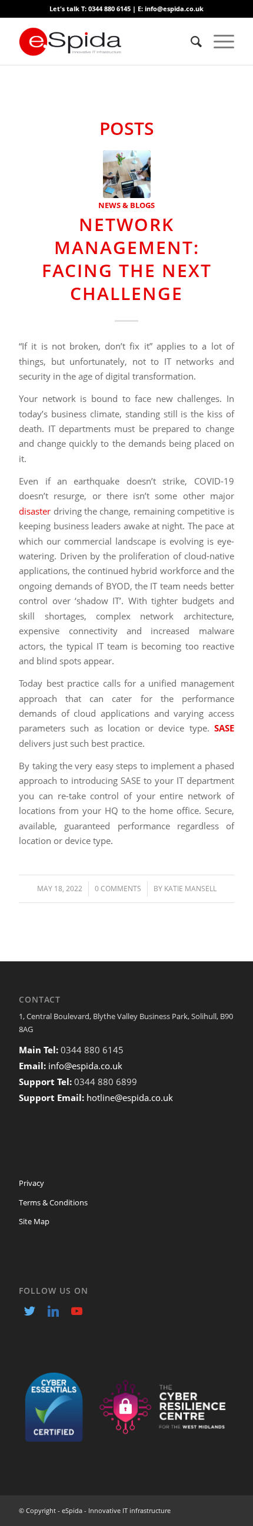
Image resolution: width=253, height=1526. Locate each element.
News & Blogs (126, 205)
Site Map (34, 1221)
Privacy (31, 1183)
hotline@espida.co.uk (129, 1097)
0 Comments (118, 889)
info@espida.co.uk (85, 1066)
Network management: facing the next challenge (127, 258)
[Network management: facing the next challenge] (127, 174)
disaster (35, 511)
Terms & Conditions (53, 1202)
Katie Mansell (190, 889)
